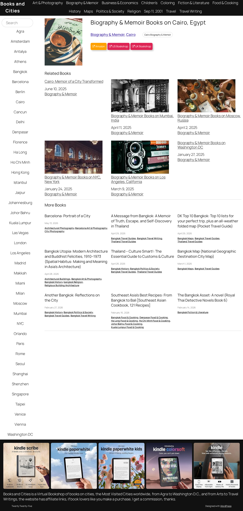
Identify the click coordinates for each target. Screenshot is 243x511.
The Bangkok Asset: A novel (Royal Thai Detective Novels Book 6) (206, 298)
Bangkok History (54, 282)
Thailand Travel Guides (123, 241)
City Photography (54, 231)
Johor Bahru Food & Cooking (126, 323)
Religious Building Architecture (62, 285)
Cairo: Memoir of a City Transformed (74, 81)
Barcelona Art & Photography (91, 228)
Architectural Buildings (57, 278)
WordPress (225, 506)
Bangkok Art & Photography (86, 278)
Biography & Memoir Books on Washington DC (201, 145)
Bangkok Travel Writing (149, 238)
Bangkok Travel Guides (123, 238)
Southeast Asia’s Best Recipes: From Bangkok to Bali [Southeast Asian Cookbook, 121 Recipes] (141, 300)
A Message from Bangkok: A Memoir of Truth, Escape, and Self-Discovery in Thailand (141, 221)
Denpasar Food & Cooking (154, 317)
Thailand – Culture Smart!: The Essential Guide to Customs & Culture (142, 254)
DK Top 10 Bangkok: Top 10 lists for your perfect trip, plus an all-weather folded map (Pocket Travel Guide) (208, 221)
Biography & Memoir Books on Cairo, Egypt (148, 22)
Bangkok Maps (186, 238)
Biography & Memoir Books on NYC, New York (73, 179)
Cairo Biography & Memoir (157, 34)
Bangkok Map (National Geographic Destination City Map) (207, 254)
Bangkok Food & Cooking (124, 317)
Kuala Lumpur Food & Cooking (127, 327)
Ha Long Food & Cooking (124, 320)
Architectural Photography (59, 228)
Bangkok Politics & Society (144, 268)
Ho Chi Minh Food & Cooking (154, 320)
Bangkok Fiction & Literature (193, 312)
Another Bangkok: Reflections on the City (72, 298)
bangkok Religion (73, 282)
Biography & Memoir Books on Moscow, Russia (209, 117)
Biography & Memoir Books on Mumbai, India (142, 117)
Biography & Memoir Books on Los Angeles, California (138, 179)
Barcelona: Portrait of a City (67, 215)
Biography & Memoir (107, 34)
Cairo (131, 34)
